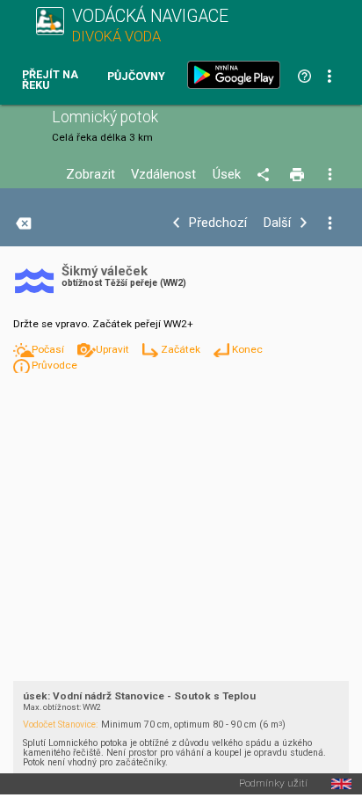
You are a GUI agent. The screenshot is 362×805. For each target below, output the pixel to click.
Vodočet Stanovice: (60, 724)
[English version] (341, 784)
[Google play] (237, 75)
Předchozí (218, 223)
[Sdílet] (265, 175)
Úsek (227, 174)
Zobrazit (90, 174)
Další (277, 223)
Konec (247, 349)
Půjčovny (136, 77)
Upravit (114, 349)
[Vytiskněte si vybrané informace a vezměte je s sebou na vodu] (298, 175)
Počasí (49, 349)
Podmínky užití (273, 784)
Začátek (182, 349)
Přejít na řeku (50, 80)
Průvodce (54, 365)
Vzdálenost (163, 174)
